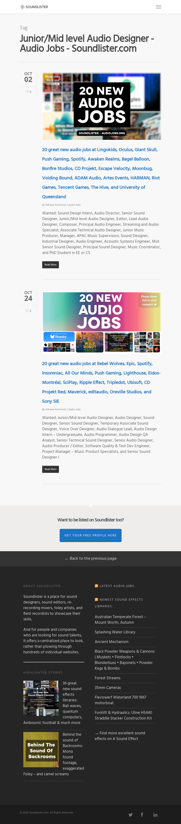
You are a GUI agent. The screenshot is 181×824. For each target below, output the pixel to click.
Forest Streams (107, 678)
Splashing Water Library (115, 632)
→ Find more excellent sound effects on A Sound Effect (120, 736)
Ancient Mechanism (111, 642)
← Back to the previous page (90, 558)
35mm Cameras (108, 688)
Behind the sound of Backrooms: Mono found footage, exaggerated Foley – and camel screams (53, 754)
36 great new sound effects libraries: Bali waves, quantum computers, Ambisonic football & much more (52, 703)
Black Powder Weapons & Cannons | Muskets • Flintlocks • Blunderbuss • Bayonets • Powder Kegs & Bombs (125, 660)
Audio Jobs (74, 205)
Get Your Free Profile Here (91, 535)
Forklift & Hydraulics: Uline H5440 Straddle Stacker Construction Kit (123, 716)
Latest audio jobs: (118, 586)
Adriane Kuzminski (55, 205)
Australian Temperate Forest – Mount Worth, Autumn (120, 620)
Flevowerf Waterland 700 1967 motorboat (120, 700)
